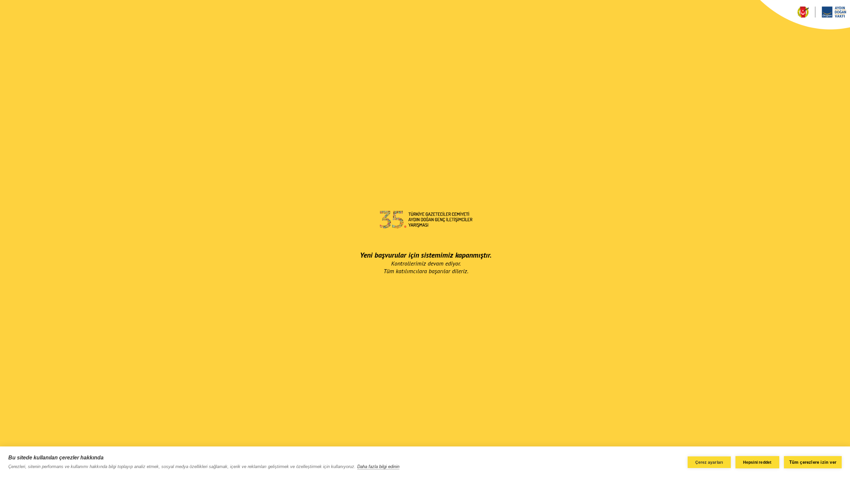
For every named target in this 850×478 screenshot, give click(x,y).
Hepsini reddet (757, 462)
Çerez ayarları (709, 462)
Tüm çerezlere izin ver (812, 462)
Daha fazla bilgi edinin (378, 466)
